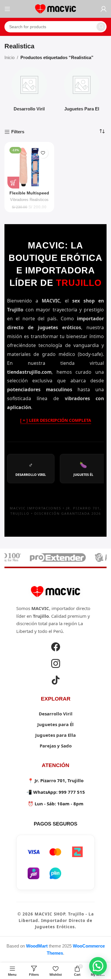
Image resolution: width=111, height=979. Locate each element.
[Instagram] (55, 664)
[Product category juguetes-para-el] (82, 91)
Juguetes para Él (55, 724)
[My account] (104, 9)
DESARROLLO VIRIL (30, 469)
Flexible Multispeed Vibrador (29, 195)
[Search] (100, 26)
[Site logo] (55, 8)
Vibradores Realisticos (29, 199)
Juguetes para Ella (55, 735)
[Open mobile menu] (7, 9)
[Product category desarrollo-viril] (29, 91)
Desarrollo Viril (56, 714)
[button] (98, 966)
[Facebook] (55, 647)
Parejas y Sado (56, 746)
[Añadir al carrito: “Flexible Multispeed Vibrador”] (13, 182)
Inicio (9, 57)
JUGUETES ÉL (83, 469)
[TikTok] (55, 681)
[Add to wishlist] (43, 153)
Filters (17, 131)
